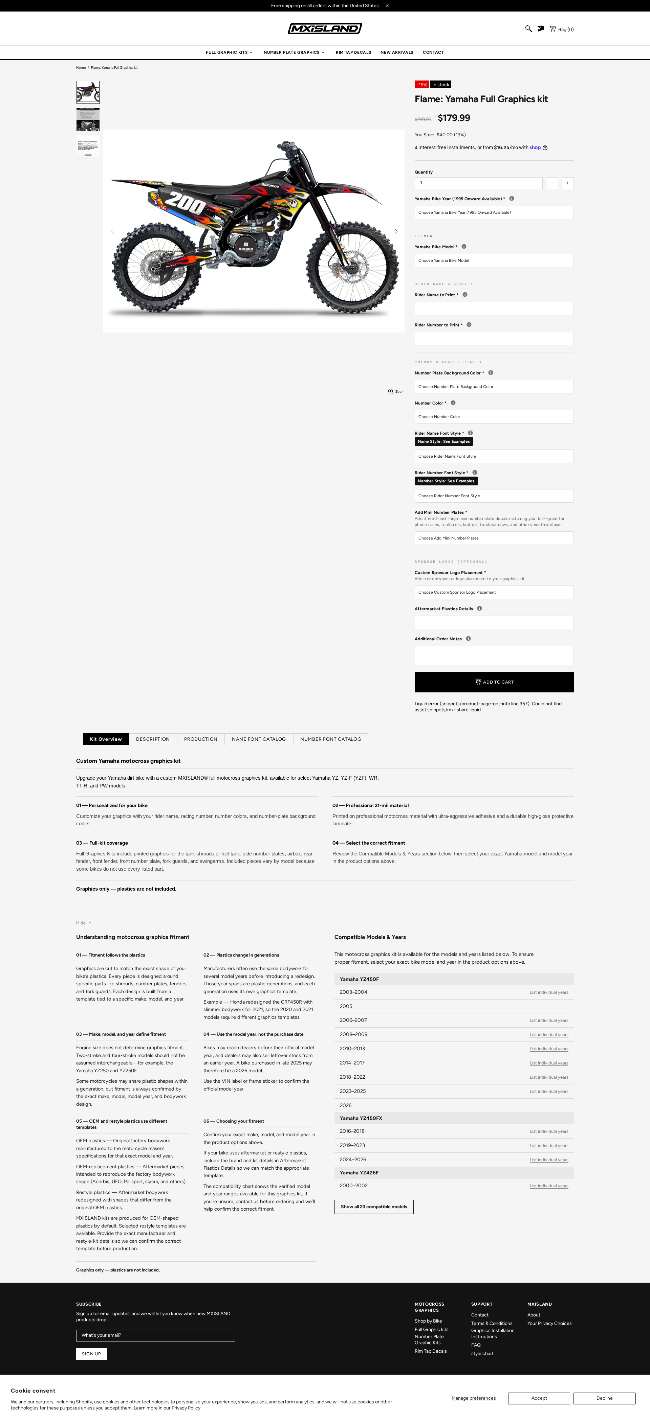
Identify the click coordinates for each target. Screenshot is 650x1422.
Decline (605, 1398)
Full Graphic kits (432, 1329)
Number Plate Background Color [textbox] (494, 372)
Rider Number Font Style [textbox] (494, 476)
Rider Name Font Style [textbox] (494, 437)
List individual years (549, 992)
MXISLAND (325, 28)
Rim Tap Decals (431, 1351)
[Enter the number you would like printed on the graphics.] (469, 324)
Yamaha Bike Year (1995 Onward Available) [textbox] (494, 198)
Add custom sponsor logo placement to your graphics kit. (470, 578)
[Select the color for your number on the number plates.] (453, 402)
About (533, 1315)
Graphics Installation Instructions (493, 1333)
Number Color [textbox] (488, 403)
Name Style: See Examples (444, 441)
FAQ (476, 1345)
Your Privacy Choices (549, 1323)
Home (81, 67)
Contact (480, 1315)
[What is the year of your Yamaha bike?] (511, 198)
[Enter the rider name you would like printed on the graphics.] (465, 294)
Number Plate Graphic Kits (429, 1340)
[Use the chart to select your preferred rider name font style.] (470, 432)
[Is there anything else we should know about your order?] (468, 638)
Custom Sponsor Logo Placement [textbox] (470, 575)
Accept (539, 1398)
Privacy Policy (186, 1408)
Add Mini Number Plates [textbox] (489, 518)
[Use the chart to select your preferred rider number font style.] (474, 472)
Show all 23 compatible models (374, 1207)
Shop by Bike (428, 1321)
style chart (482, 1353)
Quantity (424, 172)
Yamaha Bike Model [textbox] (494, 246)
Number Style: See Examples (446, 481)
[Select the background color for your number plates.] (490, 372)
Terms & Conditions (492, 1323)
